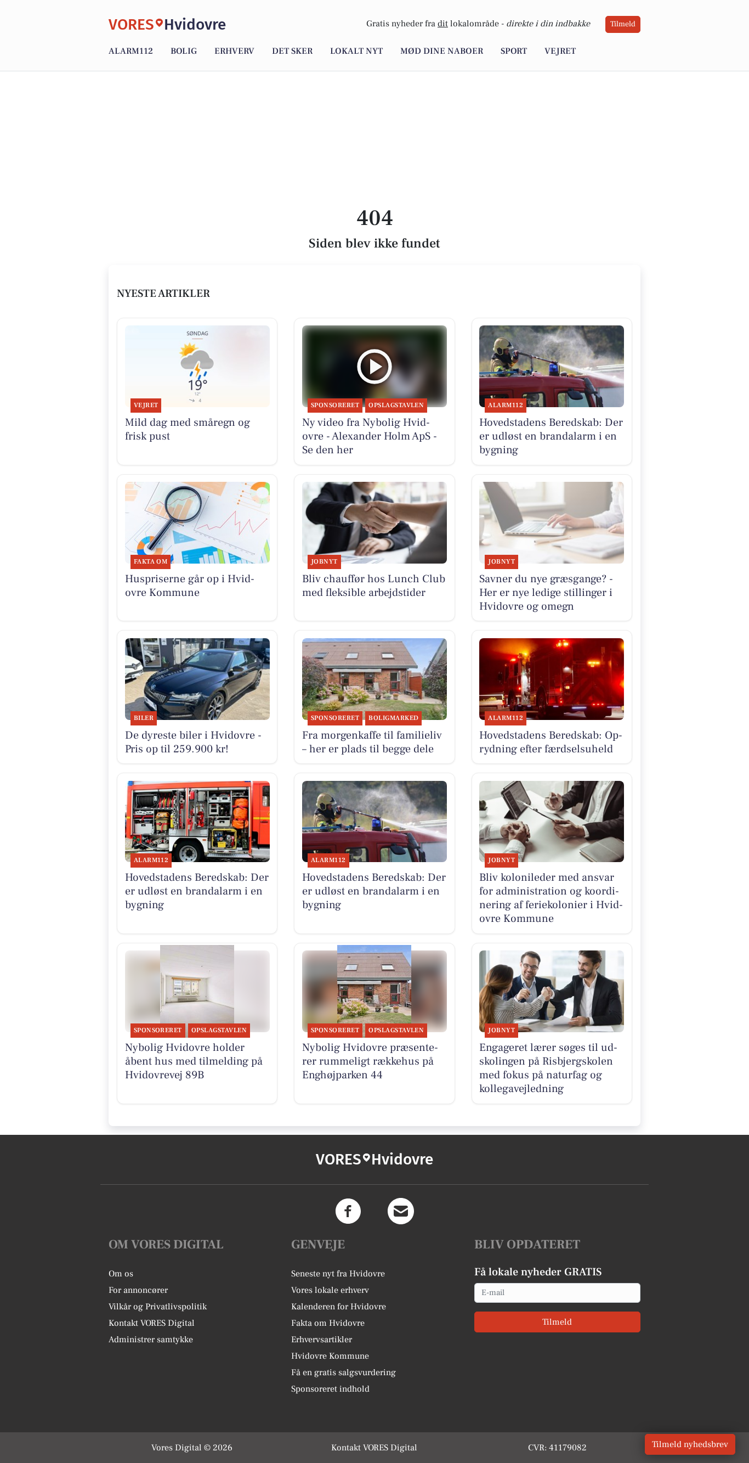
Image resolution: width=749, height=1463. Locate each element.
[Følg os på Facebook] (348, 1211)
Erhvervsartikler (321, 1339)
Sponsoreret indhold (330, 1388)
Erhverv (234, 51)
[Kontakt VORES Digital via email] (401, 1211)
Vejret (560, 51)
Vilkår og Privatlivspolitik (158, 1306)
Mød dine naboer (441, 51)
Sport (514, 51)
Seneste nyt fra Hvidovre (338, 1273)
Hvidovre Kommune (330, 1356)
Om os (121, 1273)
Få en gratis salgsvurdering (343, 1372)
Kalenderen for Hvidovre (338, 1306)
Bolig (184, 51)
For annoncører (138, 1290)
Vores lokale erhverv (330, 1290)
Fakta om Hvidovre (328, 1323)
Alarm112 (131, 51)
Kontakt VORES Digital (152, 1323)
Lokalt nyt (356, 51)
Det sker (292, 51)
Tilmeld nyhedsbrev (690, 1444)
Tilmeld (622, 24)
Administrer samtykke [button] (151, 1339)
